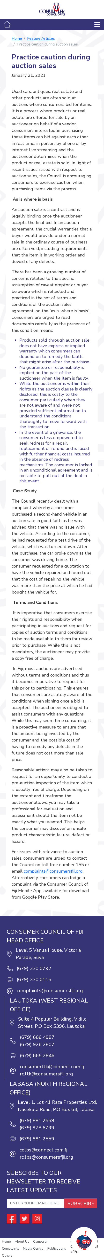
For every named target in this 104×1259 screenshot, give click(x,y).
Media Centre (33, 1248)
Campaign (40, 1241)
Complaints (10, 1248)
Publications (56, 1248)
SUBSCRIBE (80, 1203)
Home (17, 38)
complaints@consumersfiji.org (53, 871)
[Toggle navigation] (97, 24)
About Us (22, 1241)
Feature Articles (41, 38)
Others (7, 1255)
